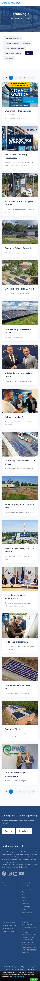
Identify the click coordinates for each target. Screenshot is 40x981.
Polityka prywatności (9, 925)
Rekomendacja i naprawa (15, 48)
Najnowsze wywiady (29, 895)
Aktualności (26, 883)
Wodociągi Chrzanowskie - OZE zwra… (20, 462)
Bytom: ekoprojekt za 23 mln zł (19, 288)
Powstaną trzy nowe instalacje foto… (19, 506)
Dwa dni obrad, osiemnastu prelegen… (18, 112)
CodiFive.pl (30, 969)
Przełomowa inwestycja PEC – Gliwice (19, 550)
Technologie (26, 907)
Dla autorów (24, 831)
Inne (28, 53)
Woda (24, 898)
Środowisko (26, 904)
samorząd (9, 58)
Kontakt (4, 886)
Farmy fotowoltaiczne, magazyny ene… (15, 597)
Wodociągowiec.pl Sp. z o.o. (18, 967)
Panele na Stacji (12, 729)
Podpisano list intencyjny (17, 641)
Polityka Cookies (7, 928)
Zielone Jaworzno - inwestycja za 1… (19, 687)
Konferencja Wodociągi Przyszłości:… (16, 156)
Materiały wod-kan (13, 38)
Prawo (24, 910)
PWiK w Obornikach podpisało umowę (19, 203)
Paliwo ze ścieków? (14, 417)
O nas (4, 883)
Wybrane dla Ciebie (28, 892)
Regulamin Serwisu (8, 922)
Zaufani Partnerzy (8, 931)
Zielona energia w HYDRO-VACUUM (18, 331)
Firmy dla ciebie (27, 913)
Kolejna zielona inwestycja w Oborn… (18, 375)
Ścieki (24, 901)
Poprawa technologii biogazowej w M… (15, 774)
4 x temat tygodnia (28, 889)
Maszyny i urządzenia (13, 53)
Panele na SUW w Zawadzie (18, 248)
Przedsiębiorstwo (27, 886)
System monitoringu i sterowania (18, 43)
